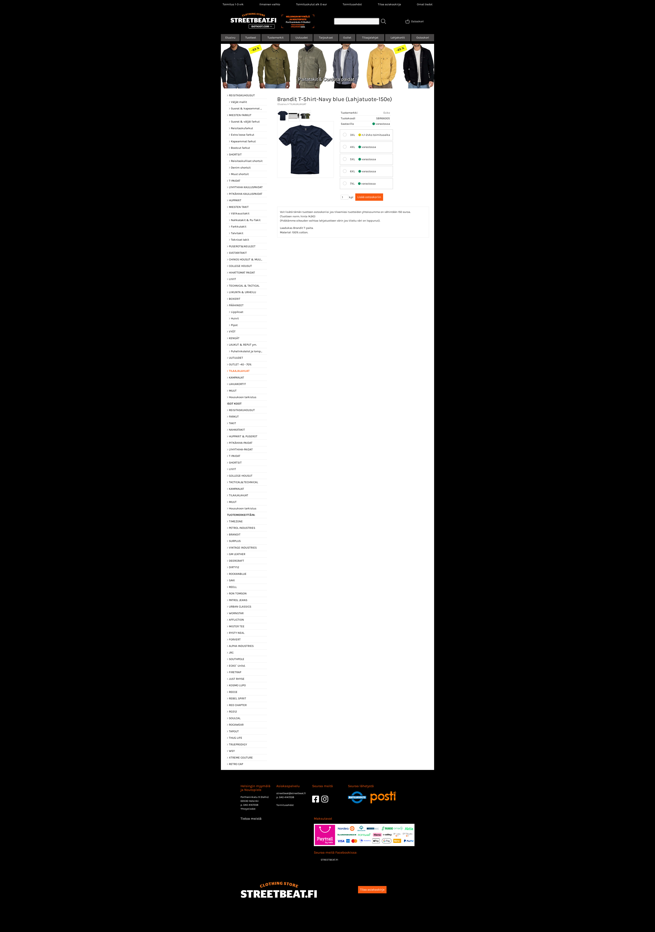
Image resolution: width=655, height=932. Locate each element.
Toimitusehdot (352, 4)
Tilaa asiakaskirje (389, 4)
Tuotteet (250, 37)
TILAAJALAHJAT (297, 104)
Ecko (386, 112)
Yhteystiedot (248, 808)
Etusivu (230, 37)
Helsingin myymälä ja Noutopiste (255, 788)
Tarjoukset (326, 37)
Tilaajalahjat (370, 37)
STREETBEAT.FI (329, 859)
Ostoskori (422, 37)
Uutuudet (301, 37)
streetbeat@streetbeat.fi (291, 793)
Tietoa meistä (251, 819)
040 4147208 (250, 804)
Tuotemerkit (275, 37)
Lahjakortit (398, 37)
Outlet (347, 37)
